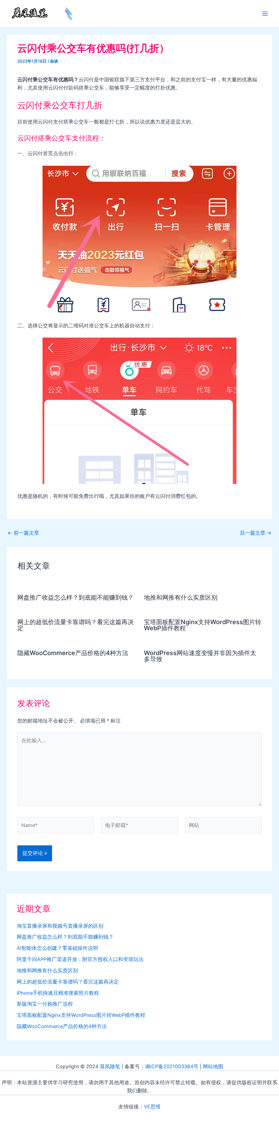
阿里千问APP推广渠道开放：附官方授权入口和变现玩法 (80, 959)
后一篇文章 (256, 533)
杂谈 (54, 61)
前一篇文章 (23, 533)
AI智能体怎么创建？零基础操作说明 (57, 948)
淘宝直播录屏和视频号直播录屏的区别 (60, 926)
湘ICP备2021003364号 (171, 1066)
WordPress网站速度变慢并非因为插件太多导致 (200, 656)
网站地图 (213, 1066)
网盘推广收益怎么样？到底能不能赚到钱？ (75, 597)
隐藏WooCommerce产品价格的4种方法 (72, 652)
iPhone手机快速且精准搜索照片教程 (58, 993)
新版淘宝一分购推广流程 (45, 1004)
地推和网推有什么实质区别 (180, 597)
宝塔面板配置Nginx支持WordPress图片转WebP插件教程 (202, 625)
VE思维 (152, 1107)
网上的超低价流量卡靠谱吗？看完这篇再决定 (75, 625)
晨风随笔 (110, 1066)
